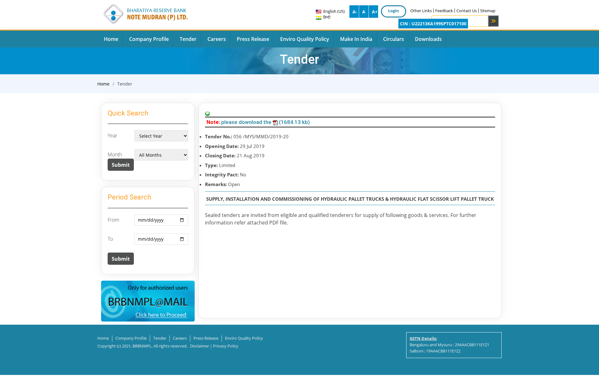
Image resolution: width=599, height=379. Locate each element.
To (110, 238)
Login (393, 10)
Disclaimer (199, 346)
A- (355, 12)
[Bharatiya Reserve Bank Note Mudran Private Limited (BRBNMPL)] (145, 12)
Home (103, 84)
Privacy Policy (225, 346)
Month (115, 154)
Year (112, 135)
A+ (374, 12)
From (113, 219)
